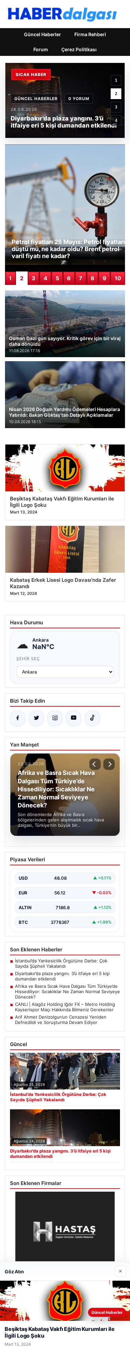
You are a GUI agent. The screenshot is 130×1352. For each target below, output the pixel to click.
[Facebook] (17, 718)
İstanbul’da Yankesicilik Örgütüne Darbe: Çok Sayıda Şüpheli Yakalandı (61, 963)
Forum (40, 49)
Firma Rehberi (90, 34)
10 (118, 278)
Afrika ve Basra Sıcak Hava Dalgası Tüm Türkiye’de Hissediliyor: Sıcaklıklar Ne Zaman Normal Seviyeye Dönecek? (67, 991)
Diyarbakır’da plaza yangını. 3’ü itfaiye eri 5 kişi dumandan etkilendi (62, 976)
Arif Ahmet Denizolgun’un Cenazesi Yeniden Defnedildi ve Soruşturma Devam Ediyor (60, 1019)
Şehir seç (28, 658)
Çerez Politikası (79, 49)
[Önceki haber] (95, 764)
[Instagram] (55, 718)
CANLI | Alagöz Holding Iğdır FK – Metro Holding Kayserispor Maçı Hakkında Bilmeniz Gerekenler (65, 1007)
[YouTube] (73, 718)
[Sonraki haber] (109, 764)
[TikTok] (92, 718)
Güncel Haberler (42, 34)
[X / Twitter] (36, 718)
